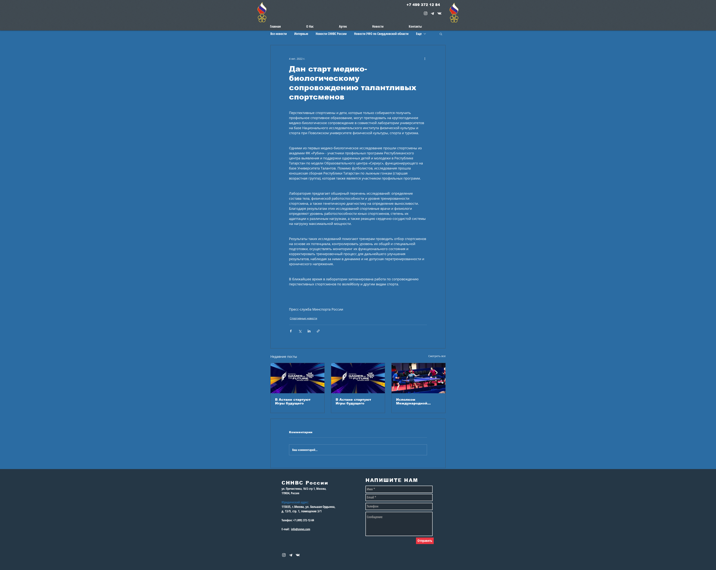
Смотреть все (437, 356)
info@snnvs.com (300, 529)
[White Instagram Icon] (425, 13)
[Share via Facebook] (291, 331)
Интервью (301, 33)
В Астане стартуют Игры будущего (292, 401)
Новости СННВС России (331, 33)
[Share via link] (318, 331)
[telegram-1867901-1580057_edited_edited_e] (432, 13)
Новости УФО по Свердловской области (381, 33)
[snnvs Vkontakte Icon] (439, 13)
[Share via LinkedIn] (309, 331)
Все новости (278, 33)
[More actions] (425, 58)
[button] (441, 33)
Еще (419, 33)
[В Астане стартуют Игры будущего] (297, 378)
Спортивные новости (303, 318)
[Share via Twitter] (300, 331)
